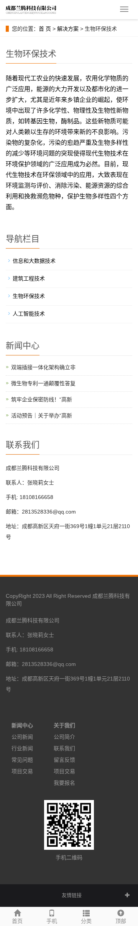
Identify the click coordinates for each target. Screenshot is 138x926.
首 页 (45, 29)
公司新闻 (22, 737)
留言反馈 (64, 760)
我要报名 (64, 783)
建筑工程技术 (29, 278)
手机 (51, 921)
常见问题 (22, 760)
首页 (17, 921)
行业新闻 (22, 748)
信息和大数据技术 (34, 261)
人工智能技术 (29, 314)
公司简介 (64, 737)
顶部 (120, 921)
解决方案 (68, 29)
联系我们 (64, 748)
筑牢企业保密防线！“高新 (41, 399)
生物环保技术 (29, 296)
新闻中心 (22, 725)
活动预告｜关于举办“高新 (41, 415)
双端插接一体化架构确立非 (43, 367)
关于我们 (64, 725)
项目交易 (22, 771)
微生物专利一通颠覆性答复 (43, 383)
